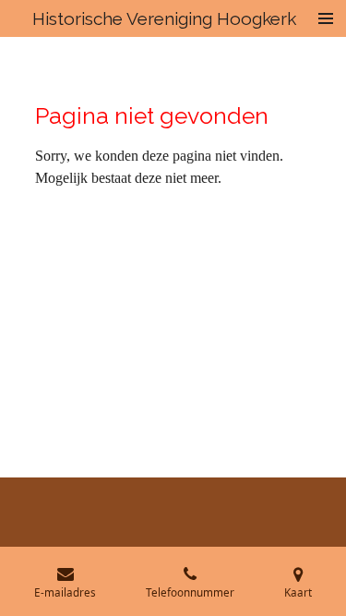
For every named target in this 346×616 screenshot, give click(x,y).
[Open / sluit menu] (325, 18)
